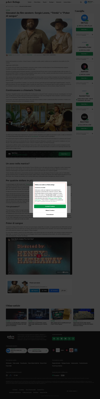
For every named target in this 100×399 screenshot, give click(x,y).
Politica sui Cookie (52, 198)
